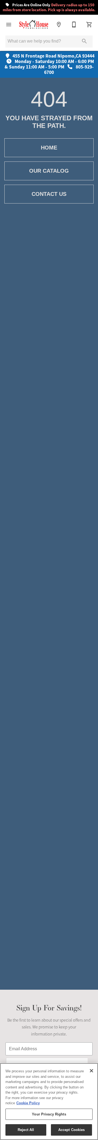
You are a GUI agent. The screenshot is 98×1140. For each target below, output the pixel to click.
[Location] (58, 24)
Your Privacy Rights (49, 1114)
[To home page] (34, 24)
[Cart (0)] (89, 24)
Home (49, 148)
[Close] (91, 1071)
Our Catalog (49, 171)
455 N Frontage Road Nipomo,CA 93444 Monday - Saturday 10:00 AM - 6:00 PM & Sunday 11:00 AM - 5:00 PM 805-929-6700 (49, 64)
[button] (8, 24)
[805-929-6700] (74, 24)
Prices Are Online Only (49, 7)
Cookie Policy (28, 1103)
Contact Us (49, 194)
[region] (49, 1101)
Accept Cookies (71, 1130)
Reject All (26, 1130)
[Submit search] (84, 41)
